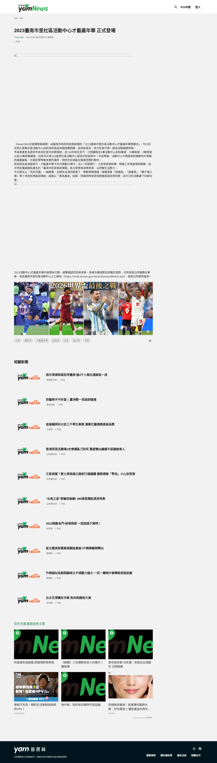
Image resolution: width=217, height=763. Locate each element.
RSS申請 (186, 7)
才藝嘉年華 (42, 340)
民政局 (55, 340)
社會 (17, 340)
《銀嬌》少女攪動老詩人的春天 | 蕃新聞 (82, 665)
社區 (66, 340)
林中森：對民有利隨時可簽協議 (81, 705)
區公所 (76, 340)
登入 (198, 7)
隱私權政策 (166, 755)
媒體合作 (196, 755)
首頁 (16, 18)
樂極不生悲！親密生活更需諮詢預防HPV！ (35, 707)
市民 (86, 340)
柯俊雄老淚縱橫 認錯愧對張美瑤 (34, 662)
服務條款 (151, 755)
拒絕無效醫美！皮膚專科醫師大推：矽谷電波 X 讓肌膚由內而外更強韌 (129, 707)
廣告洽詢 (181, 755)
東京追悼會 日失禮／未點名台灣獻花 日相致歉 (129, 665)
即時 (21, 18)
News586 (19, 37)
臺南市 (28, 340)
